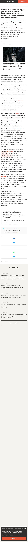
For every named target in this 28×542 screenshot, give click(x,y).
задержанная (16, 21)
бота (16, 232)
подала (18, 113)
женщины (7, 261)
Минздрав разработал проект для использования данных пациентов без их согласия (12, 287)
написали (10, 152)
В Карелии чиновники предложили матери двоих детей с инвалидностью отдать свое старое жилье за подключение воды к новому (13, 277)
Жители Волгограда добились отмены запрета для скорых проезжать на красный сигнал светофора (13, 305)
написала (4, 176)
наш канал (16, 229)
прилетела (11, 123)
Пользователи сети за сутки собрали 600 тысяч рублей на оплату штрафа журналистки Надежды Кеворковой (14, 315)
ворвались (20, 100)
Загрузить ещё (14, 323)
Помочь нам (23, 1)
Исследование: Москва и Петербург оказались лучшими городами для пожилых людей (14, 296)
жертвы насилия (13, 261)
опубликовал (17, 129)
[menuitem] (1, 1)
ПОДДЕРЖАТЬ (14, 538)
